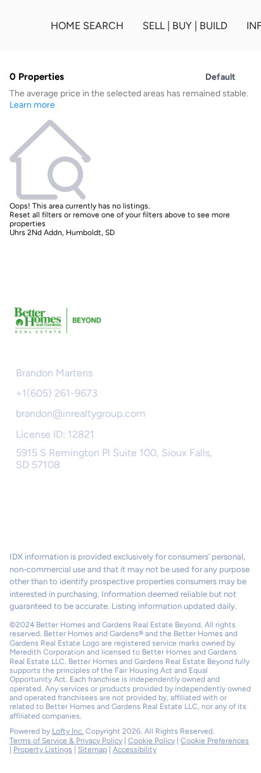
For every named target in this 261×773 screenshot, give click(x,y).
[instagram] (65, 513)
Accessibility (134, 749)
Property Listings (42, 749)
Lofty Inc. (68, 731)
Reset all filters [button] (36, 214)
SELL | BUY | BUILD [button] (185, 26)
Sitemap (92, 749)
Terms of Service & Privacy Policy (66, 740)
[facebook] (15, 513)
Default (220, 77)
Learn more (32, 104)
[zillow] (40, 513)
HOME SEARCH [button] (87, 26)
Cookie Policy (151, 740)
